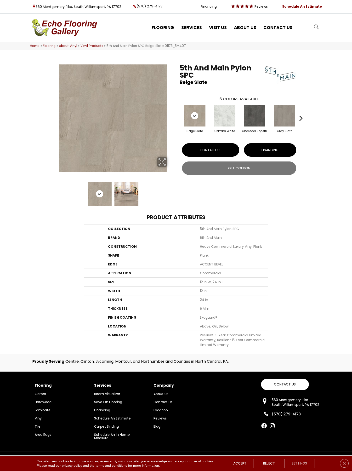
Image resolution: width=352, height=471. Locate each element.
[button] (285, 384)
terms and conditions (111, 465)
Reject (269, 463)
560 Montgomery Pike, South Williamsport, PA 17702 (78, 6)
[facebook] (264, 426)
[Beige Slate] (195, 116)
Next (170, 191)
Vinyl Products (91, 46)
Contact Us (210, 150)
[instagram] (272, 426)
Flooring (49, 46)
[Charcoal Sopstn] (255, 116)
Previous (55, 191)
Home (35, 46)
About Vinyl (68, 46)
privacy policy (72, 465)
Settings (299, 463)
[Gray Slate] (284, 116)
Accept (239, 463)
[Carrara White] (225, 116)
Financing (269, 150)
